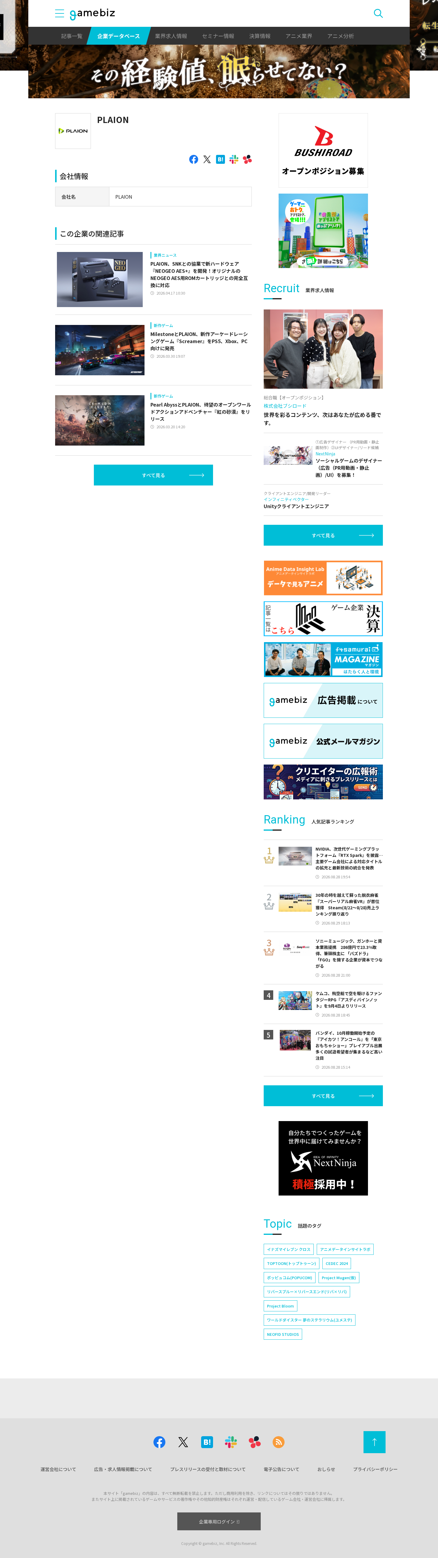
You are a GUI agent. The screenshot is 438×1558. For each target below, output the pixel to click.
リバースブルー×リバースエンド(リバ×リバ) (307, 1291)
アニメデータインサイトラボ (345, 1249)
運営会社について (58, 1469)
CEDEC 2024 (337, 1263)
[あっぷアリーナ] (323, 231)
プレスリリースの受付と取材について (208, 1469)
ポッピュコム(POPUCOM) (289, 1277)
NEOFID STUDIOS (283, 1334)
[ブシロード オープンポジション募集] (323, 150)
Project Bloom (280, 1306)
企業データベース (118, 36)
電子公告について (281, 1469)
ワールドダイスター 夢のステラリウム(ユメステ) (309, 1320)
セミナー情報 (218, 36)
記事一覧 (72, 36)
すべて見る (153, 475)
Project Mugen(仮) (339, 1277)
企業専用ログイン (217, 1521)
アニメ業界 (298, 36)
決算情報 (260, 36)
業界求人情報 (171, 36)
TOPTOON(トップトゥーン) (291, 1263)
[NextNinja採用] (323, 1158)
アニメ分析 (340, 36)
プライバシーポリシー (375, 1469)
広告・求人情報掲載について (123, 1469)
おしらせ (326, 1469)
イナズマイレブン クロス (288, 1249)
